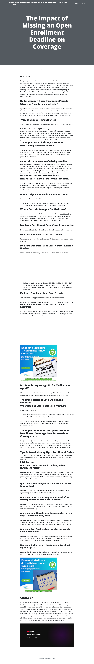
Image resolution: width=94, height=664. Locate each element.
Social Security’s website (61, 490)
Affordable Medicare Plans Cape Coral (51, 218)
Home (76, 3)
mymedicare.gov (30, 302)
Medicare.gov (46, 552)
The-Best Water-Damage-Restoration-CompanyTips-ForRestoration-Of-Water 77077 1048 (37, 3)
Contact (83, 3)
